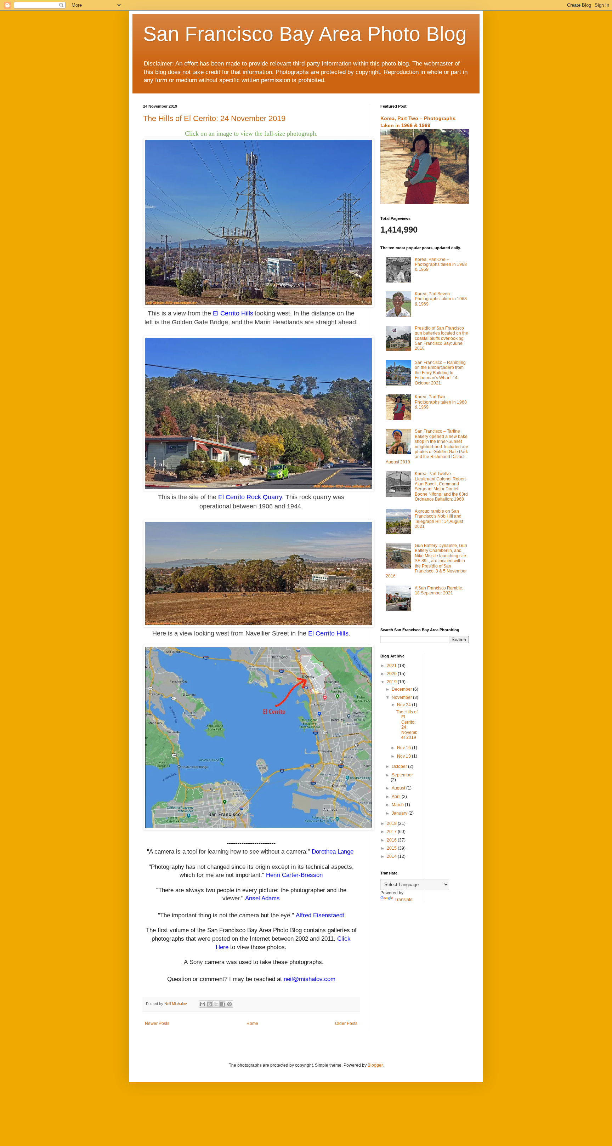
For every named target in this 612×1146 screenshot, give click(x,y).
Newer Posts (157, 1023)
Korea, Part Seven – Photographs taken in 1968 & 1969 (441, 299)
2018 (392, 823)
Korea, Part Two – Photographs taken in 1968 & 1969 (441, 402)
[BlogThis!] (209, 1004)
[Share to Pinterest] (229, 1004)
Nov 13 (404, 756)
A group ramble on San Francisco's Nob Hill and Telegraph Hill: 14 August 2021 (439, 519)
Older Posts (346, 1023)
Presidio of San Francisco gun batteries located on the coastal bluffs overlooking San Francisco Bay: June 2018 (441, 338)
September (402, 774)
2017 (392, 831)
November (402, 697)
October (400, 766)
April (397, 796)
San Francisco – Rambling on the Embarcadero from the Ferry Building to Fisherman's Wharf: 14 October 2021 (440, 373)
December (402, 689)
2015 (392, 848)
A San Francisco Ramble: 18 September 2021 (439, 590)
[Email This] (202, 1004)
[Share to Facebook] (222, 1004)
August (399, 788)
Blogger (375, 1065)
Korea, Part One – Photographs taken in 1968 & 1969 (441, 264)
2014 (392, 856)
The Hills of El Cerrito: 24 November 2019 (214, 118)
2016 (392, 840)
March (398, 804)
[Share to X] (216, 1004)
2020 (392, 673)
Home (252, 1023)
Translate (404, 899)
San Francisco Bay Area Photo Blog (305, 33)
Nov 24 (404, 704)
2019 (392, 681)
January (400, 813)
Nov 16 (404, 747)
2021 (392, 665)
